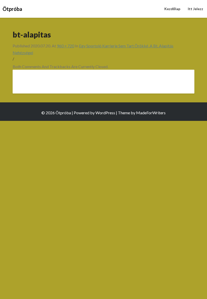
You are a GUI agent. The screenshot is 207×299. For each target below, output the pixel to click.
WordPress (105, 112)
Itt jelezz (195, 9)
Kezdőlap (172, 9)
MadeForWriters (151, 112)
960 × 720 (65, 45)
